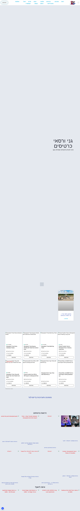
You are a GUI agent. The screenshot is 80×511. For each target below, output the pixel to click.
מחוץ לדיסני (50, 3)
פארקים (57, 1)
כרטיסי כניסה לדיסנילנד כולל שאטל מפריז (29, 477)
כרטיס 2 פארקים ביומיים (50, 447)
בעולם (36, 3)
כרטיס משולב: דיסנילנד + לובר (70, 440)
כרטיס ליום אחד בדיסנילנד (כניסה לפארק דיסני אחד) (10, 483)
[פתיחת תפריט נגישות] (2, 508)
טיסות (41, 3)
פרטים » (66, 318)
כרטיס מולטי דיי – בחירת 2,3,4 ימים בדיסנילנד (50, 483)
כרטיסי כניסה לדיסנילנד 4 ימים (9, 441)
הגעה (35, 1)
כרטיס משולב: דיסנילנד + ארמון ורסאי (70, 476)
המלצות (17, 1)
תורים (29, 1)
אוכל (24, 1)
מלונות (42, 1)
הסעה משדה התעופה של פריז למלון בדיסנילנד (29, 443)
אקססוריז (28, 3)
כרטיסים (48, 1)
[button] (78, 3)
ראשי (62, 1)
